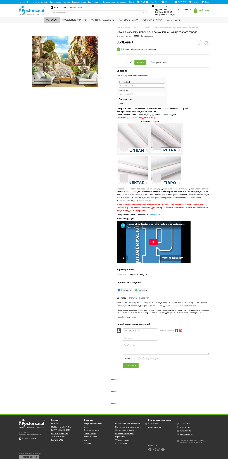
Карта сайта (120, 437)
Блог (90, 2)
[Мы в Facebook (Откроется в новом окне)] (138, 2)
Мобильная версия (28, 438)
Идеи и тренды (55, 2)
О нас (29, 2)
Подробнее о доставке (126, 317)
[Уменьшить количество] (118, 62)
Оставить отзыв (147, 36)
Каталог (22, 2)
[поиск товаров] (144, 13)
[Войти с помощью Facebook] (176, 330)
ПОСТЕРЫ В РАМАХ (128, 20)
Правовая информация (124, 433)
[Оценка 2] (144, 358)
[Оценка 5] (157, 358)
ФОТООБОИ (52, 20)
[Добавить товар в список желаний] (206, 42)
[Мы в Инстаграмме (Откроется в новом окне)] (141, 2)
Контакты (66, 2)
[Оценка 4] (152, 358)
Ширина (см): (124, 82)
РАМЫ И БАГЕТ (174, 20)
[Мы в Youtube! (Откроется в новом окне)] (147, 2)
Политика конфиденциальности (128, 427)
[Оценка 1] (140, 358)
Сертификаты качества (124, 430)
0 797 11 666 (60, 8)
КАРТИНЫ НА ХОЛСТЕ (102, 20)
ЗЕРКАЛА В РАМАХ (152, 20)
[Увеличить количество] (127, 62)
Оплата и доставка (40, 2)
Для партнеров (121, 443)
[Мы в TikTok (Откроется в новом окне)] (144, 2)
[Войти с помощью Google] (180, 330)
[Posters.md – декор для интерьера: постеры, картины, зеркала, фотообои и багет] (32, 423)
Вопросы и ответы (79, 2)
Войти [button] (123, 49)
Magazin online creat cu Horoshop (30, 453)
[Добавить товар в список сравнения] (199, 42)
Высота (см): (124, 90)
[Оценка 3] (148, 358)
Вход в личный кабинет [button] (93, 424)
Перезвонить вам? (76, 8)
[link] (124, 290)
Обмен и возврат (122, 440)
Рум (156, 2)
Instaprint (97, 2)
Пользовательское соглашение (114, 2)
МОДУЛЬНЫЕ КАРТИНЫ (74, 20)
